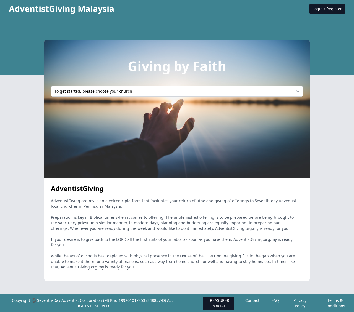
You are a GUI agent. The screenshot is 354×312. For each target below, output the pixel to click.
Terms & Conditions (335, 303)
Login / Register (327, 8)
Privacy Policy (299, 303)
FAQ (275, 300)
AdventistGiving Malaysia (61, 8)
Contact (252, 300)
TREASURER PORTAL (218, 303)
